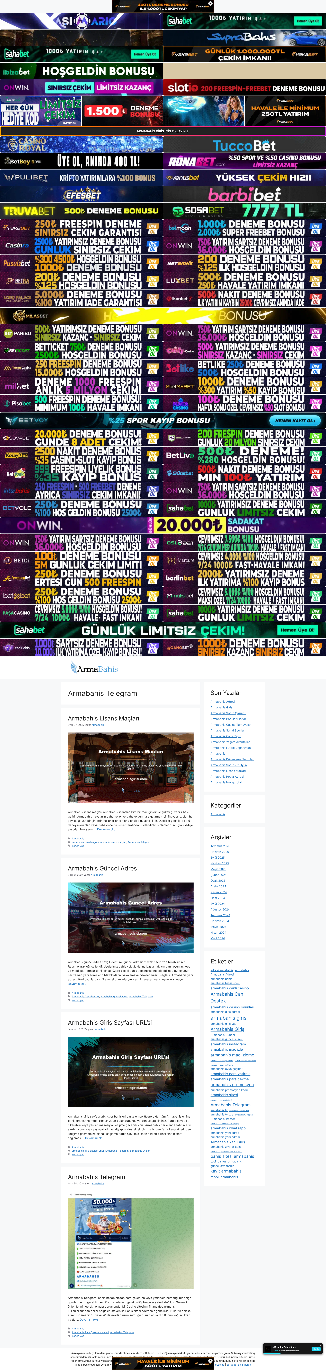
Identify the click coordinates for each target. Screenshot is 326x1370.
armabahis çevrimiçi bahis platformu (226, 1151)
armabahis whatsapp (228, 1128)
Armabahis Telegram (139, 842)
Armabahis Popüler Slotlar (228, 719)
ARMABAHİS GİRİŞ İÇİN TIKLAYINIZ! (163, 131)
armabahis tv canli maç (239, 1111)
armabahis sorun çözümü (221, 1100)
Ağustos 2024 (220, 909)
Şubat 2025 (219, 875)
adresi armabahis (222, 970)
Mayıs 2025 (218, 869)
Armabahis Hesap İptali (226, 782)
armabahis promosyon (232, 1084)
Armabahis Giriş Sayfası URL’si (110, 1022)
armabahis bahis (221, 979)
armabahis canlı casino (230, 988)
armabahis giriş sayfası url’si (88, 1150)
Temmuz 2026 (220, 846)
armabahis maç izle (227, 1049)
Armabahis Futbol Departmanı (231, 747)
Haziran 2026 (220, 851)
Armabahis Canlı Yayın (226, 736)
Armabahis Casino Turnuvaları (231, 724)
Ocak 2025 (218, 880)
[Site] (81, 228)
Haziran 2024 (220, 921)
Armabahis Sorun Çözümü (228, 713)
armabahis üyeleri (140, 1150)
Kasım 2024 (219, 892)
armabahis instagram (228, 1044)
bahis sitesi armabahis (232, 1156)
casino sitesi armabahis (226, 1161)
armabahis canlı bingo (84, 842)
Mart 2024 (218, 938)
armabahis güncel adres (114, 996)
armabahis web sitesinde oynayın (225, 1123)
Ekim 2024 (218, 898)
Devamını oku (106, 829)
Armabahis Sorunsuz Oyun (229, 765)
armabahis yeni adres (225, 1132)
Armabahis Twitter (223, 1119)
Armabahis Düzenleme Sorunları (232, 759)
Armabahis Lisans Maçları (103, 718)
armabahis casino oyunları (232, 1007)
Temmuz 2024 (220, 915)
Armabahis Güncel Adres (102, 868)
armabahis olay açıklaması (222, 1060)
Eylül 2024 (218, 903)
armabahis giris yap (223, 1023)
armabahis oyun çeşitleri (227, 1069)
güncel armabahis (222, 1166)
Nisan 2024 (218, 932)
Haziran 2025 (220, 863)
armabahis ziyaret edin (226, 1146)
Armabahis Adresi (223, 701)
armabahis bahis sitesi (225, 983)
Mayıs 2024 (219, 926)
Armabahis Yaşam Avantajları (230, 742)
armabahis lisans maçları (112, 842)
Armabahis (78, 838)
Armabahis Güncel (223, 1035)
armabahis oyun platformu (222, 1065)
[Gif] (163, 316)
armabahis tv (219, 1110)
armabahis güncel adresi (227, 1039)
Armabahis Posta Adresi (227, 776)
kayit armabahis (226, 1171)
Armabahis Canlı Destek (85, 996)
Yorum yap (78, 845)
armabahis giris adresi (225, 1012)
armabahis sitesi (224, 1095)
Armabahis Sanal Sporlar (227, 730)
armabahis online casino (245, 1060)
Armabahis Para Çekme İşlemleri (90, 1332)
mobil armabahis (224, 1177)
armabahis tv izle (222, 1114)
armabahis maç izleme (232, 1055)
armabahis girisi (229, 1018)
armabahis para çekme (230, 1079)
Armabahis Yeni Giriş (228, 1142)
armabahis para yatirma (230, 1074)
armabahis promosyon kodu (229, 1090)
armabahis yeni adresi (225, 1137)
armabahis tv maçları (244, 1115)
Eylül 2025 (218, 857)
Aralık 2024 (218, 886)
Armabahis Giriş (221, 707)
